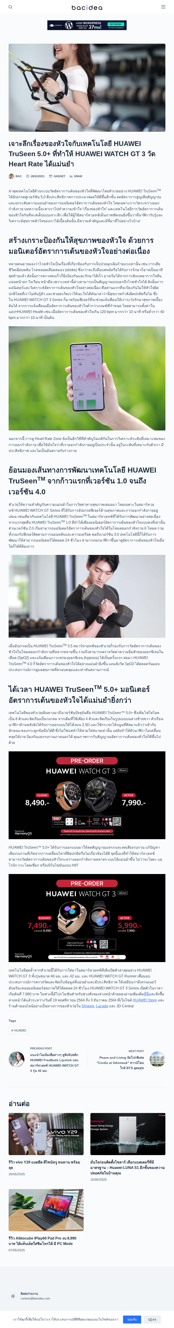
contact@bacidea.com (35, 1298)
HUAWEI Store (145, 1000)
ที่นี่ (146, 994)
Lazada (102, 1006)
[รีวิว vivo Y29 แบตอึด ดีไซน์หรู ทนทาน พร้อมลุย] (46, 1134)
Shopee (88, 1006)
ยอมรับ (132, 1319)
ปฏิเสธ (152, 1319)
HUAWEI (18, 1030)
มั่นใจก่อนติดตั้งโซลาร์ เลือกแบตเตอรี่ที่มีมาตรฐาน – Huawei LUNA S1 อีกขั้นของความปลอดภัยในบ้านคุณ (127, 1167)
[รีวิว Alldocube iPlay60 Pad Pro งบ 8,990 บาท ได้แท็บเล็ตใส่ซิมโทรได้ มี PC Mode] (46, 1210)
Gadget (59, 176)
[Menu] (163, 7)
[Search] (10, 7)
